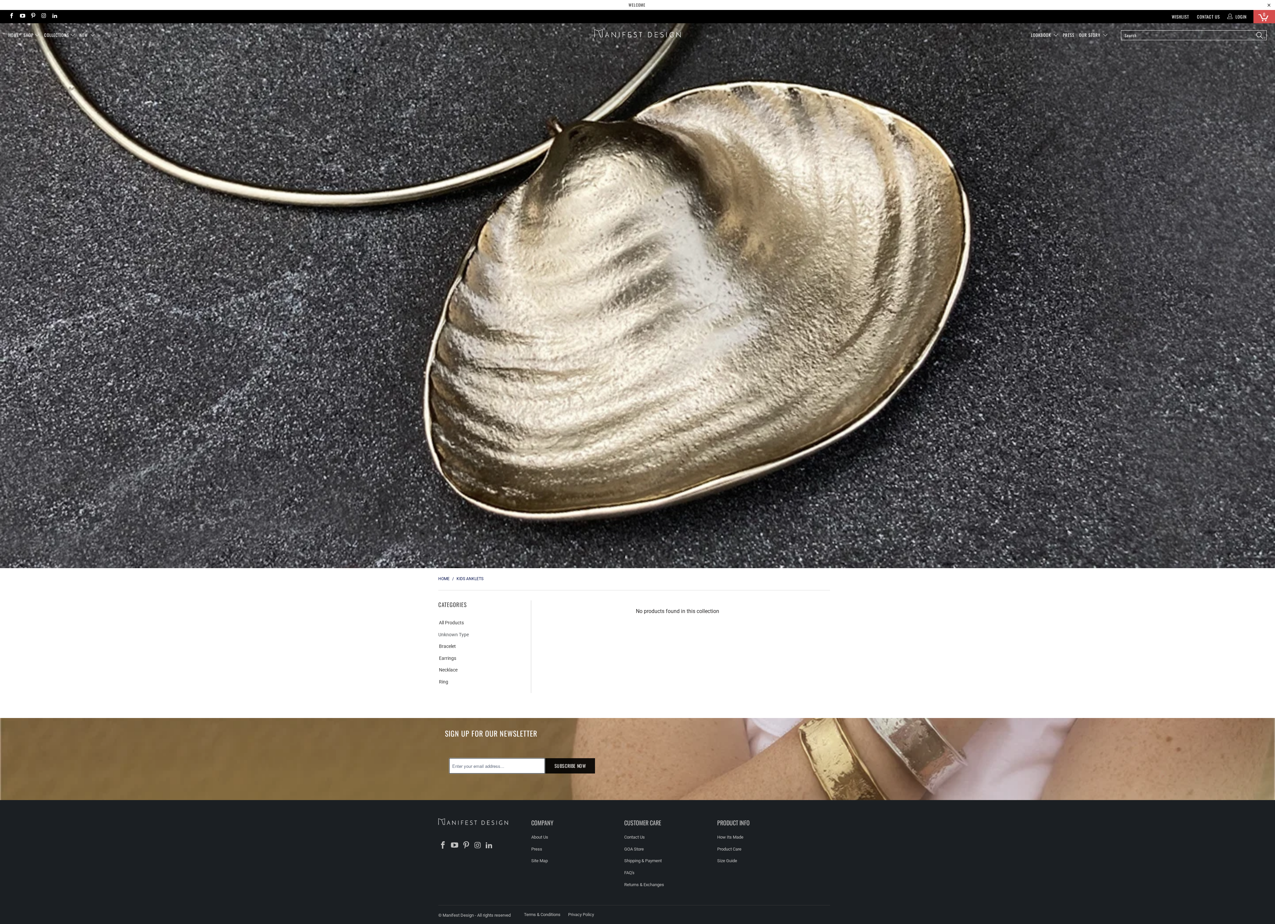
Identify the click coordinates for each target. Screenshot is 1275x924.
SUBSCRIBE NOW (570, 765)
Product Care (729, 849)
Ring (443, 681)
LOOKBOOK (1041, 35)
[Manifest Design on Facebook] (11, 16)
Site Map (539, 860)
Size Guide (727, 860)
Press (536, 849)
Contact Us (1208, 16)
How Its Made (730, 837)
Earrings (447, 658)
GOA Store (634, 849)
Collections (56, 35)
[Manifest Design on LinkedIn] (54, 16)
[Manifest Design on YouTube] (22, 16)
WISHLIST (1180, 16)
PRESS (1068, 35)
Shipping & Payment (643, 860)
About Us (539, 837)
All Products (451, 622)
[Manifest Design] (637, 33)
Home (13, 35)
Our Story (1090, 35)
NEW (84, 35)
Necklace (448, 669)
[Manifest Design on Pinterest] (33, 16)
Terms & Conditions (542, 914)
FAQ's (629, 872)
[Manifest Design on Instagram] (43, 16)
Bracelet (447, 646)
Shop (29, 35)
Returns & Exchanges (644, 884)
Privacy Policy (581, 914)
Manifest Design (458, 915)
